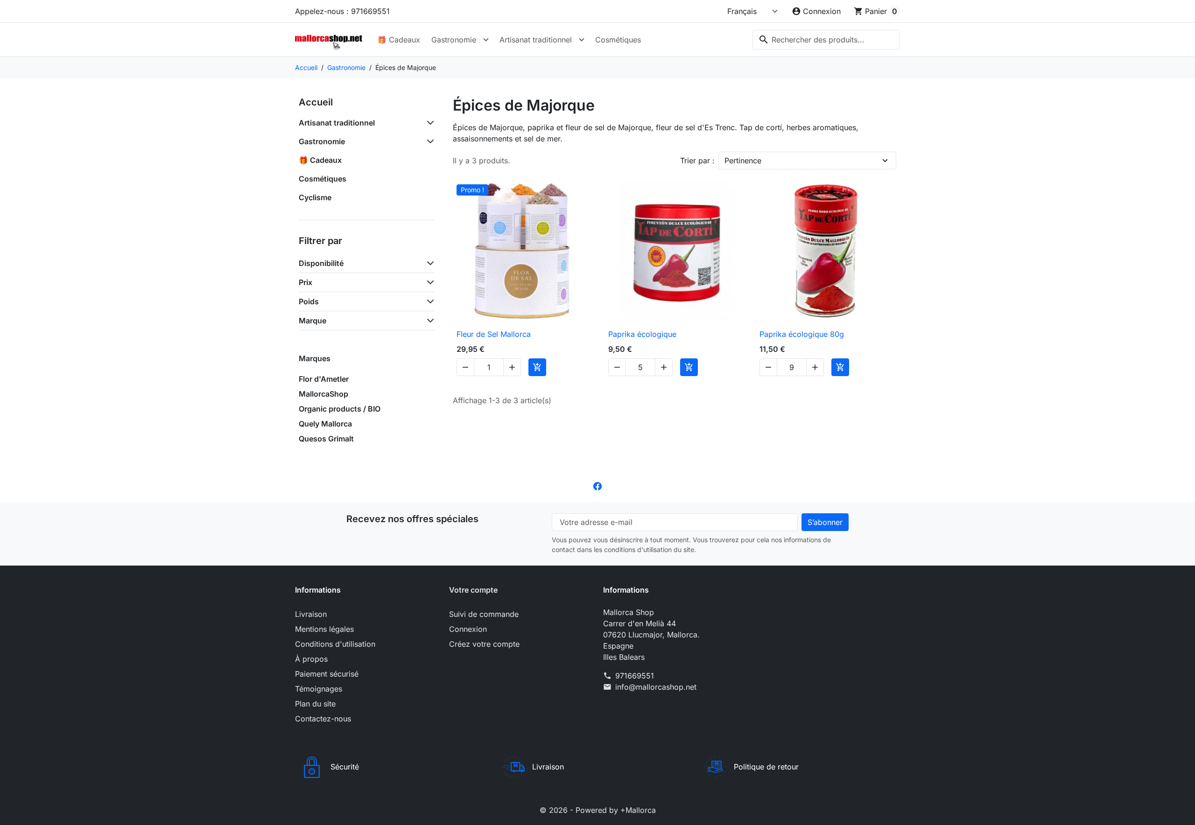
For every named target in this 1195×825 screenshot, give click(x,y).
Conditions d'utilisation (335, 644)
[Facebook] (597, 485)
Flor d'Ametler (324, 379)
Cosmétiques (618, 39)
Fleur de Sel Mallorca (494, 334)
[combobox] (826, 39)
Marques (314, 358)
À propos (311, 659)
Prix (305, 282)
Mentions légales (324, 629)
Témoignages (318, 688)
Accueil (316, 102)
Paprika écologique (642, 334)
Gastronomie (453, 39)
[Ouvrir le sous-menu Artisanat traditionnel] (582, 40)
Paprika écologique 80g (801, 334)
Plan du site (315, 703)
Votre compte (473, 589)
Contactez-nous (323, 718)
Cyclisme (315, 197)
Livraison (311, 614)
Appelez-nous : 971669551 (342, 11)
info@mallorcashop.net (655, 687)
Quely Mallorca (325, 423)
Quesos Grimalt (326, 438)
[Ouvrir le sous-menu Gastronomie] (486, 40)
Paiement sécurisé (326, 673)
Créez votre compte (484, 644)
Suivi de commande (484, 614)
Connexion (468, 629)
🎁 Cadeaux (398, 39)
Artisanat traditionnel (535, 39)
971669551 (634, 675)
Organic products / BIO (339, 408)
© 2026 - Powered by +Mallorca (598, 810)
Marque (312, 320)
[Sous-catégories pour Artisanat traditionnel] (428, 122)
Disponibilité (321, 263)
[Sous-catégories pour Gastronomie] (428, 141)
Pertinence (742, 160)
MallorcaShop (323, 394)
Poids (309, 301)
